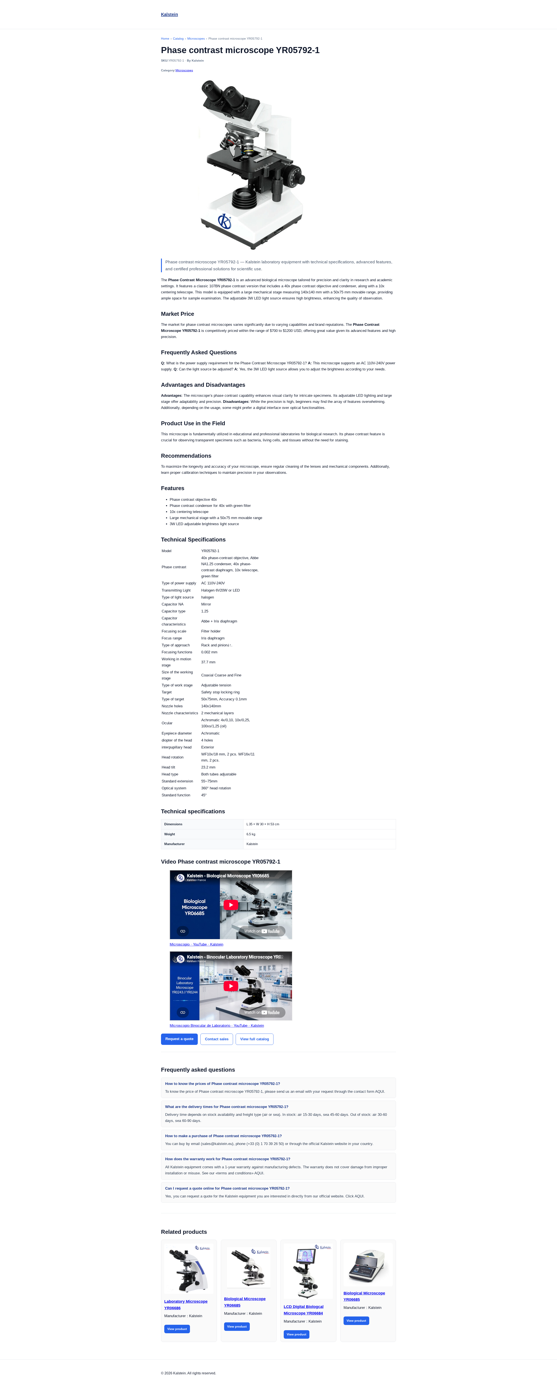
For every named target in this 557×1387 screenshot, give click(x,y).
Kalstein (169, 14)
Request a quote (179, 1039)
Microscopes (184, 70)
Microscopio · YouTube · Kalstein (196, 944)
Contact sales (216, 1039)
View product (177, 1329)
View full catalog (254, 1039)
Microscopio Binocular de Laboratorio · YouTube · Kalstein (217, 1026)
